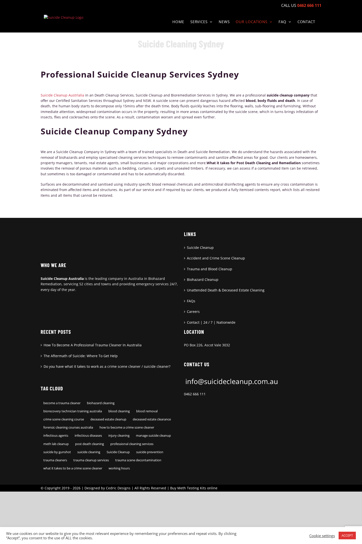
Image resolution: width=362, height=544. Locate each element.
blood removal (147, 411)
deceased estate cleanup (108, 419)
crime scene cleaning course (63, 419)
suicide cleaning (88, 452)
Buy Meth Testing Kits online (193, 488)
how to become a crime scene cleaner (126, 427)
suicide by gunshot (57, 452)
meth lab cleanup (56, 444)
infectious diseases (88, 435)
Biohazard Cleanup (202, 279)
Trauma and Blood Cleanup (209, 269)
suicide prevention (149, 452)
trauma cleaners (55, 460)
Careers (193, 311)
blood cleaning (119, 411)
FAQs (191, 301)
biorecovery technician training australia (72, 411)
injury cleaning (119, 435)
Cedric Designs (118, 488)
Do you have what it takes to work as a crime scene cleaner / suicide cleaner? (107, 366)
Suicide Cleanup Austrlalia (62, 95)
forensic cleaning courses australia (68, 427)
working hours (119, 468)
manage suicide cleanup (153, 435)
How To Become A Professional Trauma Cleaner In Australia (93, 345)
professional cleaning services (131, 444)
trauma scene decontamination (138, 460)
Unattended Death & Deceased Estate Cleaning (225, 290)
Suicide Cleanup (200, 247)
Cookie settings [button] (322, 535)
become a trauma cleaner (62, 403)
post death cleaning (89, 444)
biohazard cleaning (101, 403)
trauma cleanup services (91, 460)
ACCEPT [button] (347, 535)
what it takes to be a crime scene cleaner (72, 468)
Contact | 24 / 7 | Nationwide (211, 322)
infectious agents (55, 435)
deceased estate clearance (152, 419)
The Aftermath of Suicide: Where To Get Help (81, 355)
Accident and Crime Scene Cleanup (216, 258)
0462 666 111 (195, 394)
